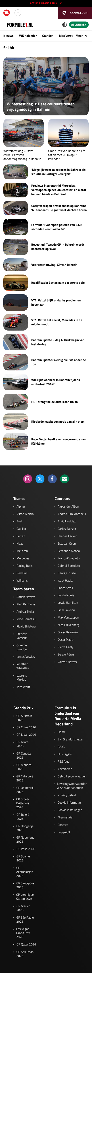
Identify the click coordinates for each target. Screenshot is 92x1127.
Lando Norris (66, 595)
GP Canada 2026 (24, 756)
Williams (22, 581)
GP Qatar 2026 (26, 945)
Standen (47, 35)
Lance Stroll (65, 588)
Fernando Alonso (69, 551)
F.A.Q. (61, 747)
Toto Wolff (23, 687)
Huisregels (64, 754)
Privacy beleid (67, 795)
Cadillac (22, 529)
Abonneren (78, 24)
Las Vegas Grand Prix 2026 (23, 933)
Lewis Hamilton (68, 603)
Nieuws (8, 35)
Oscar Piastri (66, 640)
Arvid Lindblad (67, 521)
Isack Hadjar (66, 581)
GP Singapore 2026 (25, 885)
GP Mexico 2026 (23, 908)
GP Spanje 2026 (23, 858)
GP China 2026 (26, 727)
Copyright (64, 832)
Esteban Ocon (67, 544)
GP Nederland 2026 (25, 840)
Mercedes (23, 558)
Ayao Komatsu (26, 619)
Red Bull (22, 573)
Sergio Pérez (66, 655)
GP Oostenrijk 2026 (25, 790)
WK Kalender (28, 35)
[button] (75, 13)
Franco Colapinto (68, 558)
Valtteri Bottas (67, 662)
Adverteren (65, 769)
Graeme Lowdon (22, 647)
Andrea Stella (25, 612)
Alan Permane (26, 604)
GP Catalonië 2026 (24, 778)
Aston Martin (25, 514)
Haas (20, 544)
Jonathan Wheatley (22, 666)
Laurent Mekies (22, 678)
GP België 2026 (23, 817)
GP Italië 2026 (26, 849)
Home (62, 732)
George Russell (67, 573)
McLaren (22, 551)
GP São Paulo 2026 (25, 920)
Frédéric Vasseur (22, 636)
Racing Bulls (25, 566)
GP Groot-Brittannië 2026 (22, 803)
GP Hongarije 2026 (24, 828)
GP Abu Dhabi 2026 (25, 954)
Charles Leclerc (67, 536)
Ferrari (21, 536)
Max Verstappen (70, 35)
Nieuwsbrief (65, 818)
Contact (63, 825)
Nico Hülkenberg (68, 625)
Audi (19, 521)
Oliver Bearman (68, 632)
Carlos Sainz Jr (67, 529)
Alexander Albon (68, 507)
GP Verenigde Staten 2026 (25, 897)
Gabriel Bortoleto (69, 566)
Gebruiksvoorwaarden (72, 776)
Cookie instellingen (70, 810)
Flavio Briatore (26, 627)
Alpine (21, 507)
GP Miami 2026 (23, 744)
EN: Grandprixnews (70, 740)
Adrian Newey (26, 597)
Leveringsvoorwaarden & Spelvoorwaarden (72, 786)
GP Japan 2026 (26, 735)
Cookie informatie (69, 803)
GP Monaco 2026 (24, 767)
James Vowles (26, 657)
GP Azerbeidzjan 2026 (24, 872)
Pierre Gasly (65, 647)
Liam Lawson (66, 610)
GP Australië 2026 (24, 718)
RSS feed (63, 762)
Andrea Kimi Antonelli (72, 514)
